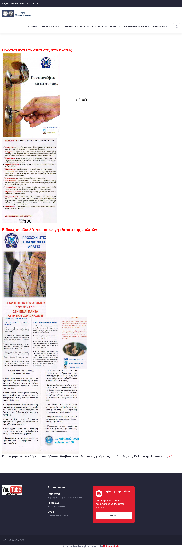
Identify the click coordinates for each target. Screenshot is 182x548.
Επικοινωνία (159, 26)
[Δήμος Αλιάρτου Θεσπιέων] (16, 13)
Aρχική (5, 3)
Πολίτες (114, 26)
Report (114, 515)
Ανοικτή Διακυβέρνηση (135, 26)
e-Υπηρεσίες (98, 26)
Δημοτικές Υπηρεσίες (76, 26)
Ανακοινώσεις (18, 3)
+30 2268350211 (56, 506)
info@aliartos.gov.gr (58, 515)
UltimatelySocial (111, 546)
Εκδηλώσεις (33, 3)
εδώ (172, 456)
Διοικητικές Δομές (49, 26)
